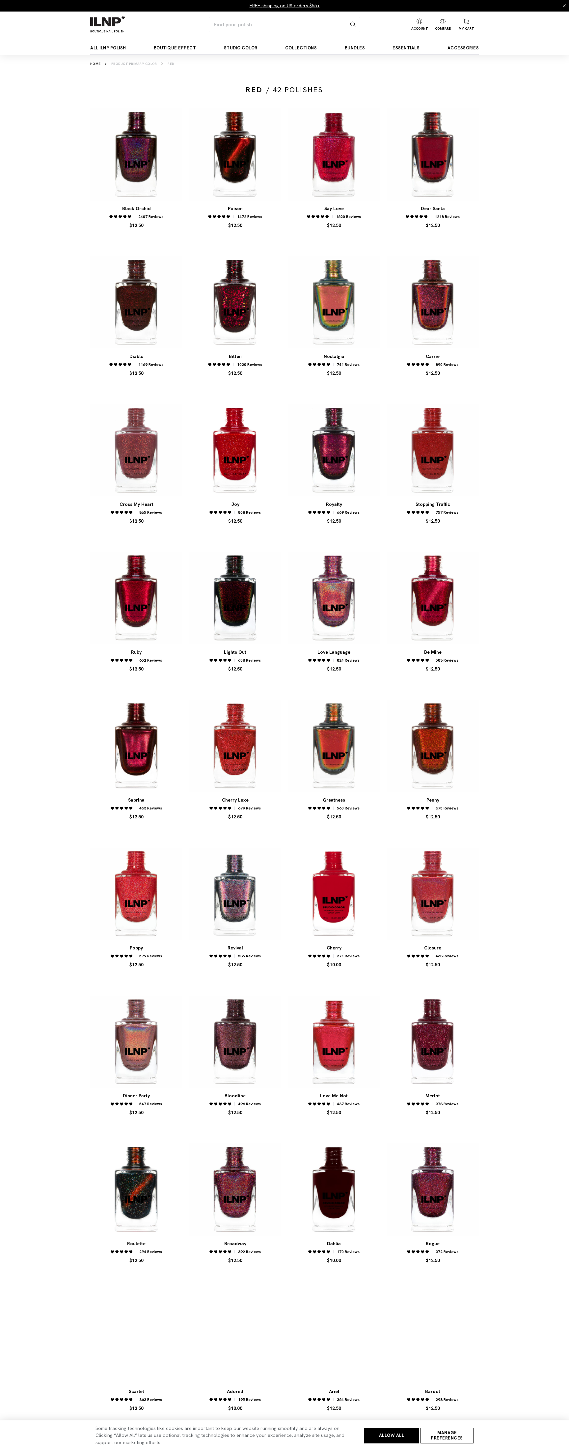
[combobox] (284, 24)
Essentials (406, 48)
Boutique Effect (175, 48)
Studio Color (240, 48)
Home (95, 64)
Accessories (463, 48)
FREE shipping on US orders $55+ (285, 6)
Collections (301, 48)
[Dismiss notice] (564, 5)
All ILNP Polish (108, 48)
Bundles (355, 48)
